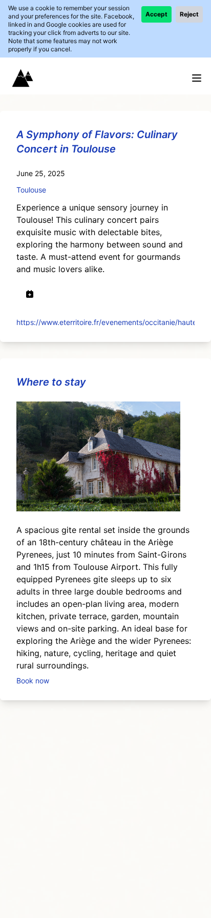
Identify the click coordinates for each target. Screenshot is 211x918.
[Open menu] (196, 78)
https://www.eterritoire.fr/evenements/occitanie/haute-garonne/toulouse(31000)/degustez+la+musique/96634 (105, 322)
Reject (189, 14)
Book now (32, 680)
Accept (156, 14)
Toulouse (31, 189)
